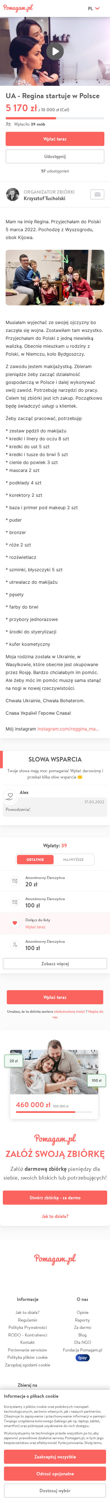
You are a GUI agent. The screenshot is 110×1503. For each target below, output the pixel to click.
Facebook (10, 1272)
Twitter (28, 1272)
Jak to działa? (55, 1216)
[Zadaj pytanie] (97, 194)
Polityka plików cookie (27, 1357)
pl (90, 8)
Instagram (46, 1272)
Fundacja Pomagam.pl (82, 1350)
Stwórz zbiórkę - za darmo (55, 1197)
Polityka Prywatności (27, 1327)
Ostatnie (35, 859)
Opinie (83, 1312)
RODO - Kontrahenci (27, 1335)
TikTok (81, 1272)
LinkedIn (63, 1272)
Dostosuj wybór (55, 1490)
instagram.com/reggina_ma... (68, 729)
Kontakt (27, 1342)
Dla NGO (82, 1342)
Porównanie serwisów (27, 1350)
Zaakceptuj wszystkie (55, 1457)
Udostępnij (55, 156)
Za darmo (82, 1327)
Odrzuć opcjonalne (55, 1474)
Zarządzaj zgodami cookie (27, 1365)
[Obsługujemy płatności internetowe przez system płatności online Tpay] (83, 1357)
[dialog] (55, 1446)
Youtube (99, 1272)
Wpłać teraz (55, 139)
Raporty (82, 1320)
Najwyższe (73, 859)
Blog (82, 1335)
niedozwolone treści (69, 1011)
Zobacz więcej (55, 964)
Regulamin (27, 1320)
